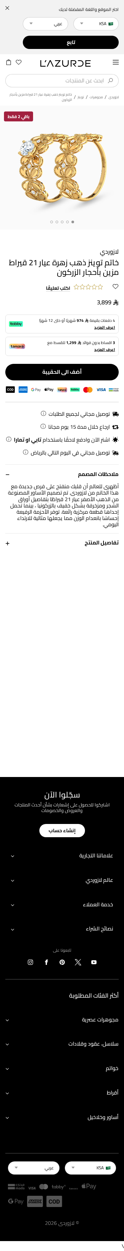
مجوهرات (96, 97)
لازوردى (113, 97)
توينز (81, 97)
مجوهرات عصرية (100, 1019)
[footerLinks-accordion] (62, 856)
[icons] (94, 964)
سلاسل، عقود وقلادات (93, 1044)
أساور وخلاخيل (103, 1117)
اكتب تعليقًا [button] (58, 288)
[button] (62, 473)
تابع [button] (71, 42)
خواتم (112, 1068)
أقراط (112, 1093)
